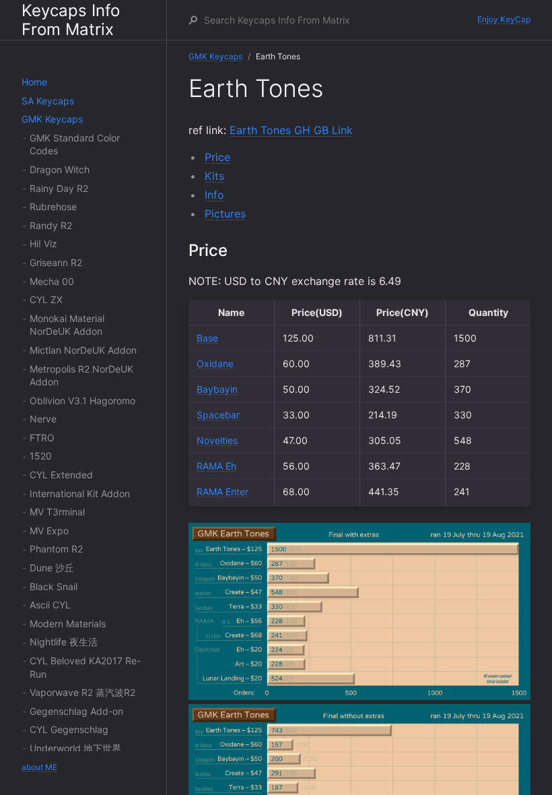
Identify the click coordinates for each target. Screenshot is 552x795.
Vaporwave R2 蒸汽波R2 (82, 692)
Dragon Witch (60, 169)
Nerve (43, 418)
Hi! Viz (43, 243)
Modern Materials (68, 623)
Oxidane (215, 363)
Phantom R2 (56, 548)
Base (207, 338)
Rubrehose (53, 206)
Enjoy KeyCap (503, 19)
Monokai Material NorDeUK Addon (67, 325)
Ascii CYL (50, 604)
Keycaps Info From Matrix (71, 20)
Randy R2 (51, 225)
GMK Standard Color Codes (75, 144)
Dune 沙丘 (52, 567)
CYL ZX (46, 299)
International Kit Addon (80, 493)
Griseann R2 (56, 262)
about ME (39, 767)
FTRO (42, 437)
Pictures (225, 213)
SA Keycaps (48, 100)
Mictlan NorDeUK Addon (83, 350)
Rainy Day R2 (59, 188)
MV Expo (49, 530)
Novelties (217, 440)
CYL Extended (61, 474)
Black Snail (53, 586)
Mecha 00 (52, 281)
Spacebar (218, 414)
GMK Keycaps (52, 119)
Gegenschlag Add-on (76, 711)
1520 (41, 456)
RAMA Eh (216, 466)
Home (34, 82)
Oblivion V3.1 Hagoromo (82, 400)
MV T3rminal (57, 511)
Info (214, 194)
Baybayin (217, 389)
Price (217, 157)
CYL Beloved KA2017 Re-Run (85, 667)
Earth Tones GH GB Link (291, 130)
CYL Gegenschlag (69, 729)
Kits (214, 176)
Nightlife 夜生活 (64, 641)
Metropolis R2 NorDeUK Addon (81, 375)
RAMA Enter (222, 491)
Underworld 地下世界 (75, 748)
